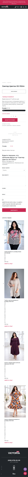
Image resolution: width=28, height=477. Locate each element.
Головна (4, 82)
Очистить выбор (6, 113)
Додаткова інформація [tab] (15, 133)
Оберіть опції (8, 263)
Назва (4, 188)
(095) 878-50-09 (14, 460)
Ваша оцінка (6, 167)
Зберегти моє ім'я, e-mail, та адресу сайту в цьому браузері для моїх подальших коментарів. (12, 204)
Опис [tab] (15, 132)
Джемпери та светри (11, 125)
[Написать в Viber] (14, 469)
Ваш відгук (5, 175)
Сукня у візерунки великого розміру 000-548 (12, 420)
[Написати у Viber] (25, 469)
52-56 (3, 110)
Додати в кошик (10, 120)
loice (14, 473)
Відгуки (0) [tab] (15, 135)
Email (4, 194)
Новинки (9, 82)
